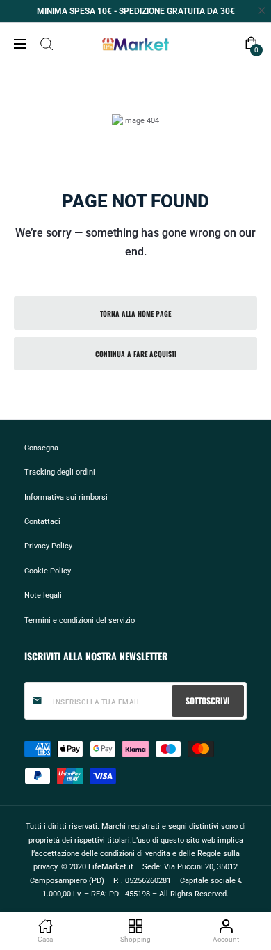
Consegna (41, 447)
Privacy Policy (48, 546)
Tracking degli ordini (59, 472)
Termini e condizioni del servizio (79, 620)
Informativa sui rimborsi (66, 497)
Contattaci (42, 521)
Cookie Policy (47, 571)
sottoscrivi (208, 700)
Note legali (43, 595)
